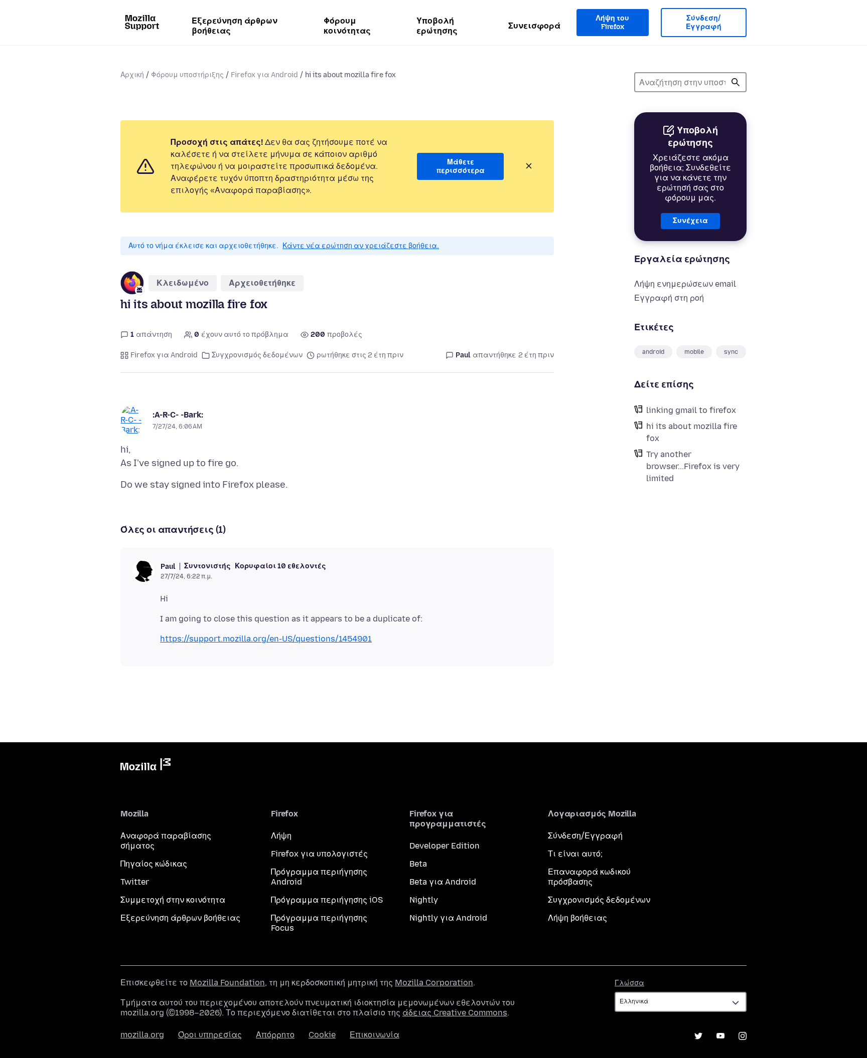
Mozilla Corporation (434, 982)
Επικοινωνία (374, 1034)
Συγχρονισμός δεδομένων (257, 355)
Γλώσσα (629, 983)
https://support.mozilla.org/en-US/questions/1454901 (266, 639)
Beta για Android (442, 882)
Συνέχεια (690, 221)
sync (731, 351)
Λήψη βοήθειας (577, 918)
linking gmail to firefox (691, 410)
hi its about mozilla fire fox (691, 432)
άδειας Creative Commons (454, 1012)
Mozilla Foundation (227, 982)
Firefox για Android (264, 75)
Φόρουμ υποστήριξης (187, 75)
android (653, 351)
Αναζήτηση (736, 82)
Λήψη (281, 835)
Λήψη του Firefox (612, 23)
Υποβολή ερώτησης (437, 26)
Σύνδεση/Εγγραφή (703, 23)
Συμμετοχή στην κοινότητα (172, 900)
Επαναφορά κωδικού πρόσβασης (589, 877)
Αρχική (132, 75)
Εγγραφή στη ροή (669, 298)
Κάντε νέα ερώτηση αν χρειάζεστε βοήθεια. (360, 246)
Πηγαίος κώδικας (153, 864)
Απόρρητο (275, 1034)
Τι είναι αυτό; (575, 854)
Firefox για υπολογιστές (319, 854)
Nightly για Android (448, 918)
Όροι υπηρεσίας (210, 1034)
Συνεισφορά (534, 26)
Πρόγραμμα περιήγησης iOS (327, 900)
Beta (418, 864)
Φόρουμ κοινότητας (347, 26)
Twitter (134, 882)
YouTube (720, 1036)
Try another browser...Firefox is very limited (693, 466)
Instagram (743, 1036)
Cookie (322, 1034)
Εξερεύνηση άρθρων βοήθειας (234, 26)
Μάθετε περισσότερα (461, 166)
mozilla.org (142, 1034)
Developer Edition (444, 846)
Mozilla (145, 766)
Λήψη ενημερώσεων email (685, 284)
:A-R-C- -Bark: (178, 414)
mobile (694, 351)
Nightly (423, 900)
